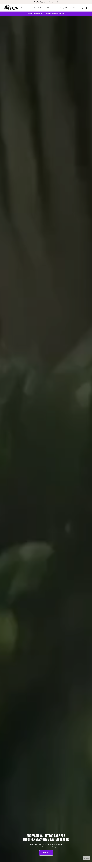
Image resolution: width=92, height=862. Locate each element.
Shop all (46, 853)
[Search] (79, 8)
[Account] (82, 8)
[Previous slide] (4, 2)
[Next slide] (86, 2)
